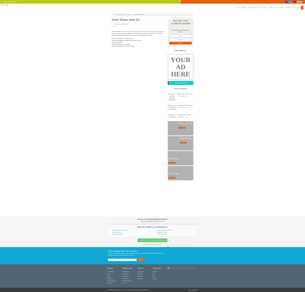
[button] (241, 8)
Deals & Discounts (111, 281)
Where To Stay (273, 7)
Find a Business (242, 7)
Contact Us (154, 271)
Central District (125, 271)
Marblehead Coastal (126, 281)
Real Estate (296, 7)
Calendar (154, 278)
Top (301, 288)
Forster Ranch (125, 276)
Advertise (299, 1)
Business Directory (120, 14)
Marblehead (125, 278)
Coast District (125, 274)
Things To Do (262, 7)
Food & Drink (252, 7)
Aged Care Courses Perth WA (164, 230)
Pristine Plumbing (161, 234)
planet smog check (117, 232)
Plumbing (129, 14)
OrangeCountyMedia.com (143, 289)
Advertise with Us (181, 83)
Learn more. (158, 244)
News (153, 274)
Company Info (140, 271)
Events (281, 7)
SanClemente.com (118, 289)
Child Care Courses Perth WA (120, 230)
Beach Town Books (162, 232)
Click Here (181, 127)
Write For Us (140, 278)
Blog (153, 276)
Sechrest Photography (117, 234)
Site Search (139, 276)
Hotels (108, 274)
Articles (288, 7)
